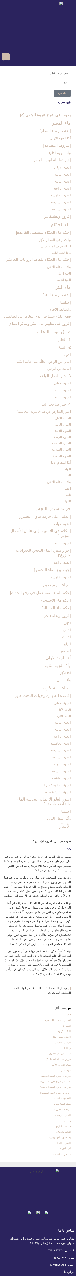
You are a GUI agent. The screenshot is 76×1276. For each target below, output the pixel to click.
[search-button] (13, 56)
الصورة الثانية (63, 424)
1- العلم (64, 339)
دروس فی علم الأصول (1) (58, 1053)
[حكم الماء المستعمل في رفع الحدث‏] (40, 592)
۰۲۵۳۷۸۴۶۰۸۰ (59, 1257)
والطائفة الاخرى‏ (60, 309)
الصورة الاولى (63, 418)
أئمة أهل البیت (63, 1148)
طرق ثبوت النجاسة (52, 331)
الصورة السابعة (62, 455)
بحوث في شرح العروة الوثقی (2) (55, 1081)
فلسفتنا (67, 1014)
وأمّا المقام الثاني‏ (59, 267)
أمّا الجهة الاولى (58, 658)
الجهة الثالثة (62, 181)
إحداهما (65, 302)
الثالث (66, 637)
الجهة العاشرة (61, 778)
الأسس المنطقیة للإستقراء (58, 1020)
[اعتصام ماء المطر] (55, 131)
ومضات (67, 1120)
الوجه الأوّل (64, 709)
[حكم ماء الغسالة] (56, 608)
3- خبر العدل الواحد (55, 376)
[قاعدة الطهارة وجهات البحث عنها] (42, 695)
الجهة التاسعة (61, 771)
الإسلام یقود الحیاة (62, 1036)
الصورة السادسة (61, 449)
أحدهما (66, 811)
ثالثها (68, 501)
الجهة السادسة (60, 202)
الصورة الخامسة (61, 443)
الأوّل (67, 355)
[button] (71, 57)
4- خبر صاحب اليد (56, 404)
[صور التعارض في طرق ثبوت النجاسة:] (44, 411)
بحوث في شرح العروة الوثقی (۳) (55, 1087)
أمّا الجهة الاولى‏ (60, 138)
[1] (8, 964)
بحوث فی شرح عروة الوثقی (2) (45, 115)
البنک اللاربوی (64, 1031)
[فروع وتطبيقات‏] (57, 216)
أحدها (68, 488)
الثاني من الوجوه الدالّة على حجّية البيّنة (44, 362)
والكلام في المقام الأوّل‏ (54, 240)
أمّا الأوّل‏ (65, 673)
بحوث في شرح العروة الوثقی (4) (55, 1092)
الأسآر (65, 826)
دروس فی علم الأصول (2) (58, 1059)
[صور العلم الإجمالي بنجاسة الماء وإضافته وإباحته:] (44, 801)
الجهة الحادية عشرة (57, 785)
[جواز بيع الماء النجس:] (52, 569)
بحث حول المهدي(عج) (60, 1137)
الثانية (67, 475)
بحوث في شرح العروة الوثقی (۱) (55, 1076)
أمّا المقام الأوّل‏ (60, 462)
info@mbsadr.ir (57, 1264)
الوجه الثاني (64, 715)
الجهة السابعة (61, 209)
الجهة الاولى (62, 167)
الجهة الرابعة (62, 188)
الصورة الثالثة (63, 430)
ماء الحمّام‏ (61, 224)
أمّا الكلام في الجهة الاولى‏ (56, 246)
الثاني (67, 630)
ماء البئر (63, 287)
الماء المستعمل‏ (56, 584)
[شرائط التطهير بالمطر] (51, 160)
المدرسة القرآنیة (62, 1143)
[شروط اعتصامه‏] (57, 145)
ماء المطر (61, 123)
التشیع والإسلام (63, 1132)
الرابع (67, 644)
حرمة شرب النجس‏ (52, 508)
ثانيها (68, 494)
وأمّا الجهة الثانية (59, 153)
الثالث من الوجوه (59, 368)
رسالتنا (67, 1048)
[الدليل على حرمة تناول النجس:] (45, 516)
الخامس (65, 651)
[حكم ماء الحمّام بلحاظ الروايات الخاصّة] (38, 259)
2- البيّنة (64, 347)
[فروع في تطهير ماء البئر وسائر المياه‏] (40, 323)
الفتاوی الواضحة (63, 1115)
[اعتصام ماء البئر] (57, 295)
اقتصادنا (67, 1025)
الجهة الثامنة (62, 764)
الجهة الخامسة (61, 195)
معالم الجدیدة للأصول (60, 1064)
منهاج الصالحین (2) (62, 1109)
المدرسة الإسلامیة (62, 1042)
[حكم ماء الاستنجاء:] (55, 600)
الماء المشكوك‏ (57, 687)
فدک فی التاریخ (63, 1126)
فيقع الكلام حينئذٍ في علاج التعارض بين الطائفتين (37, 316)
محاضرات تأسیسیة (61, 1154)
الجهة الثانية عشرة (58, 792)
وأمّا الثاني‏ (64, 680)
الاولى (67, 469)
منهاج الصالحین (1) (62, 1104)
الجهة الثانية (63, 174)
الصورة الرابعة (62, 437)
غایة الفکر (66, 1070)
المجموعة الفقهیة (62, 1098)
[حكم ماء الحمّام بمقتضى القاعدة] (43, 232)
